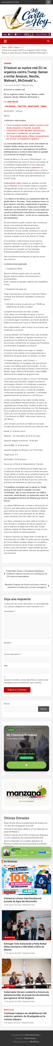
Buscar (7, 704)
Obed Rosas (12, 102)
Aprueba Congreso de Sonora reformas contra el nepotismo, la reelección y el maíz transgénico (26, 585)
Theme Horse (30, 1038)
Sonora (7, 63)
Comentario (9, 611)
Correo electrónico (12, 654)
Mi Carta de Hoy (32, 1035)
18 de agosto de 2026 (12, 905)
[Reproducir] (26, 765)
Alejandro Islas (27, 85)
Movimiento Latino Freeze (17, 183)
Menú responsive (48, 2)
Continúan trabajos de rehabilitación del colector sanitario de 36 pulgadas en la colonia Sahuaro (25, 1016)
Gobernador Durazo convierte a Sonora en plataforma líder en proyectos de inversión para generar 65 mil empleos (26, 995)
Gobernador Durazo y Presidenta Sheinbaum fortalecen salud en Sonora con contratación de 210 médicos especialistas (26, 574)
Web (6, 666)
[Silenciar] (32, 852)
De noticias (10, 892)
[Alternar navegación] (5, 41)
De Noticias (10, 861)
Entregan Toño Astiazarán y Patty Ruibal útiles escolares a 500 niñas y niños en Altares (25, 946)
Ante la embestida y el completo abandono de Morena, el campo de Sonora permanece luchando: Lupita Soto (25, 844)
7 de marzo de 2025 (12, 85)
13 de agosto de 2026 (12, 1001)
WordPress (34, 1042)
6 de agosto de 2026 (12, 1023)
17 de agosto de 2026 (12, 953)
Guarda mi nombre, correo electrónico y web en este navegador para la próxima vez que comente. (26, 681)
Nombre (8, 643)
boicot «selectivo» (32, 167)
